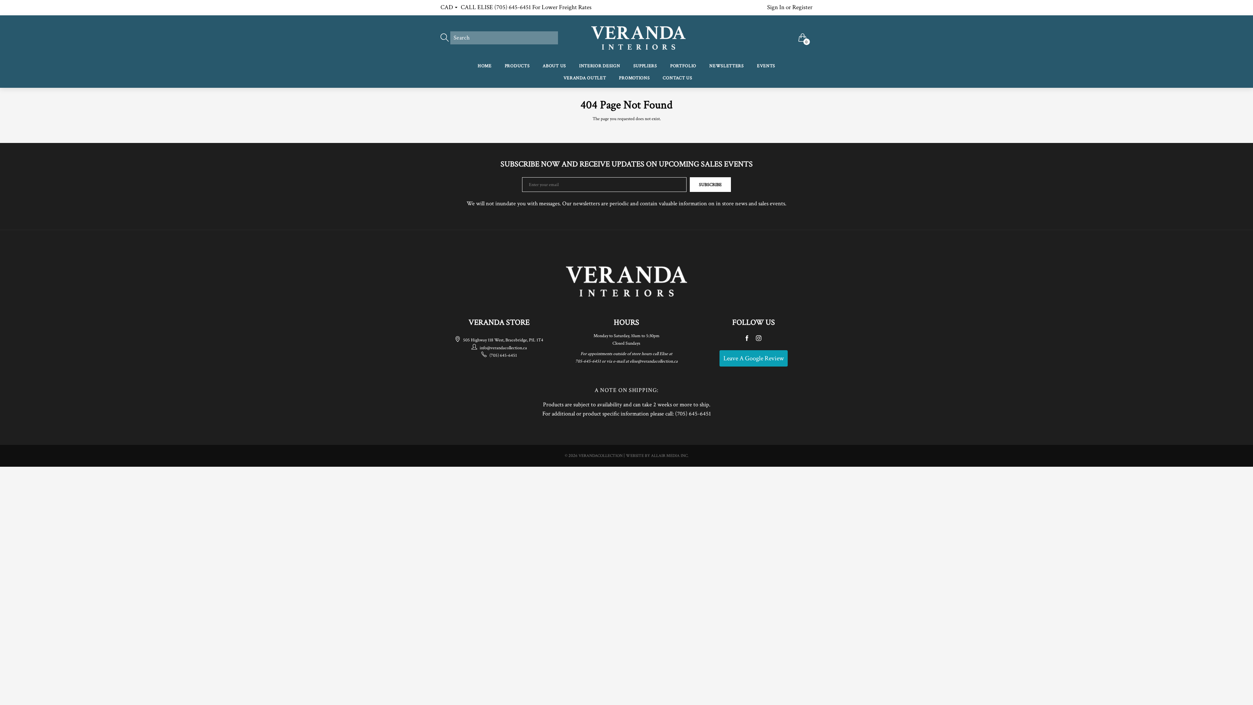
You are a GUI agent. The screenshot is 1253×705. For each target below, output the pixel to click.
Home (485, 66)
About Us (554, 66)
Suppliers (645, 66)
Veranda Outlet (585, 78)
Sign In (775, 7)
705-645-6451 (588, 361)
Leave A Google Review (753, 358)
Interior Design (599, 66)
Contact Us (677, 78)
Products (517, 66)
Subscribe (710, 185)
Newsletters (726, 66)
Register (802, 7)
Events (766, 66)
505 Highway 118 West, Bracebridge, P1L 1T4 (503, 340)
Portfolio (683, 66)
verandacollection (601, 456)
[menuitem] (484, 66)
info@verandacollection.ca (503, 348)
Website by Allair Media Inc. (657, 456)
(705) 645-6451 (503, 355)
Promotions (634, 78)
